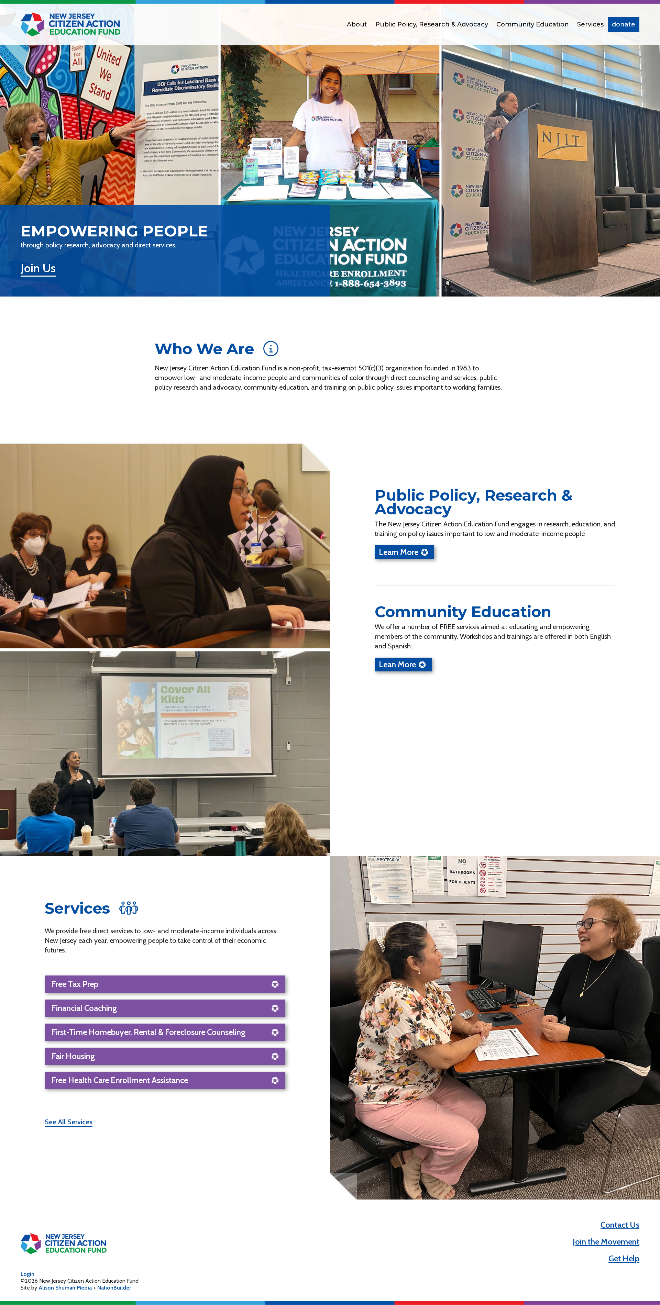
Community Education (532, 24)
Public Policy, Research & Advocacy (431, 24)
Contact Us (620, 1225)
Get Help (623, 1258)
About (357, 24)
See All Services (68, 1122)
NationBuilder (114, 1287)
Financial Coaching (84, 1008)
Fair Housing (73, 1056)
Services (590, 24)
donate (623, 24)
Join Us (38, 268)
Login (27, 1274)
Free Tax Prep (75, 984)
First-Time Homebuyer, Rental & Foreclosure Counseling (148, 1032)
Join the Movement (606, 1242)
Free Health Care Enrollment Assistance (120, 1080)
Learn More (398, 552)
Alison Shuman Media (65, 1287)
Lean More (397, 664)
